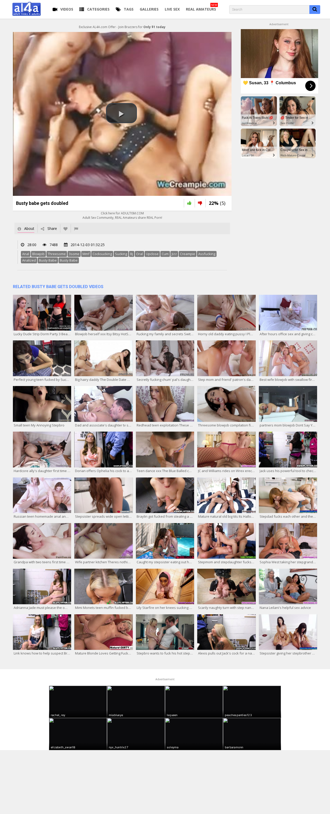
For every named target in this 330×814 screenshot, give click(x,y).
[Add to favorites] (65, 228)
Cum (165, 253)
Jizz (174, 253)
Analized (29, 260)
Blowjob (38, 253)
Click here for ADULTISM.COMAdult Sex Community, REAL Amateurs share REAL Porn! (122, 215)
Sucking (121, 253)
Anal (25, 253)
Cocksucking (102, 253)
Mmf (85, 253)
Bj (131, 253)
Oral (139, 253)
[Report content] (76, 228)
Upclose (152, 253)
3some (74, 253)
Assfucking (206, 253)
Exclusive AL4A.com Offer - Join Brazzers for (122, 27)
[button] (121, 113)
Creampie (187, 253)
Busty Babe (48, 260)
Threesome (57, 253)
